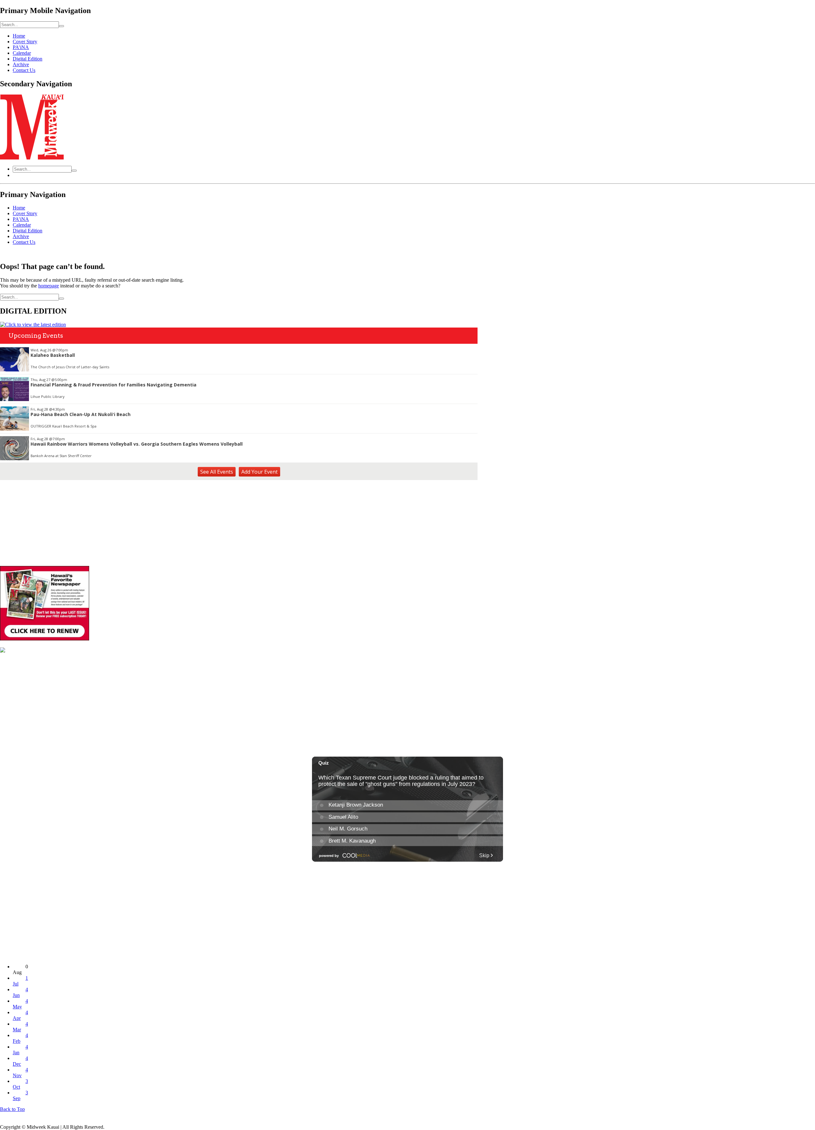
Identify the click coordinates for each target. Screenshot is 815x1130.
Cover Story (25, 41)
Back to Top (12, 1109)
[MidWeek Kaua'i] (32, 157)
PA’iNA (21, 47)
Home (19, 36)
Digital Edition (27, 58)
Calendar (22, 53)
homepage (48, 285)
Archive (21, 64)
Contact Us (24, 70)
